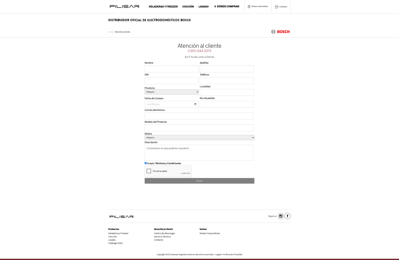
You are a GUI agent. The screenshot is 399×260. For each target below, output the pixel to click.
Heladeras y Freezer (163, 6)
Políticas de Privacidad (232, 254)
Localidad (205, 86)
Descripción (151, 142)
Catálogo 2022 (115, 243)
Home (110, 32)
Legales (218, 254)
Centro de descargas (164, 233)
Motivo (148, 133)
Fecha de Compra (154, 98)
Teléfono (204, 74)
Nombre (149, 62)
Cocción (188, 6)
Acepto (164, 163)
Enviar (199, 181)
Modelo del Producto (156, 121)
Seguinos (272, 216)
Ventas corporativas (259, 6)
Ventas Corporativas (210, 233)
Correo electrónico (155, 110)
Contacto (283, 7)
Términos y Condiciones (168, 163)
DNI (147, 74)
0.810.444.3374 (199, 51)
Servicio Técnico (162, 236)
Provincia (150, 88)
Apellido (204, 62)
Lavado (204, 6)
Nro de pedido (207, 98)
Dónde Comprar (227, 6)
